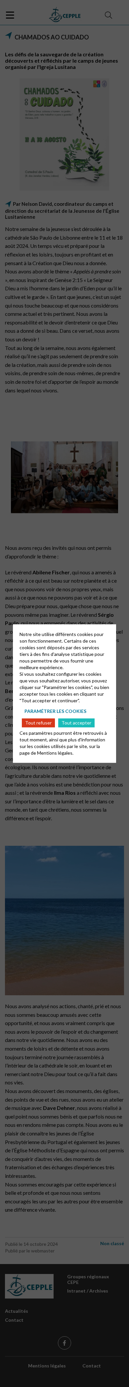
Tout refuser (38, 722)
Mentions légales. (55, 753)
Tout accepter (76, 722)
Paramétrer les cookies (55, 711)
